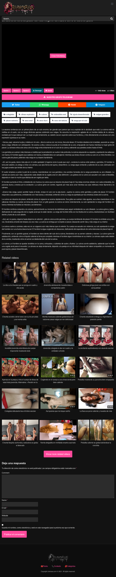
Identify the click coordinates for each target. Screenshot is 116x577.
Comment (5, 472)
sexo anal (28, 120)
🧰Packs (44, 566)
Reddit (73, 105)
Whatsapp (45, 105)
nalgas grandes (102, 114)
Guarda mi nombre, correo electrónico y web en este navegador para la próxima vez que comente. (38, 527)
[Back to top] (110, 569)
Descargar (38, 90)
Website (5, 515)
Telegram (101, 105)
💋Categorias (70, 566)
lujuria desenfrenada (80, 114)
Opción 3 (26, 90)
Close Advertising (58, 55)
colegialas (10, 114)
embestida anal (59, 114)
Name (4, 500)
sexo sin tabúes (60, 120)
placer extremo (12, 120)
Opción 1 (6, 90)
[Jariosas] (19, 8)
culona (44, 114)
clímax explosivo (28, 114)
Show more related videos (58, 453)
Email (4, 507)
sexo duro (43, 120)
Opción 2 (16, 90)
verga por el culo (80, 120)
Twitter (17, 105)
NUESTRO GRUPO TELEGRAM (59, 97)
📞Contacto (56, 566)
